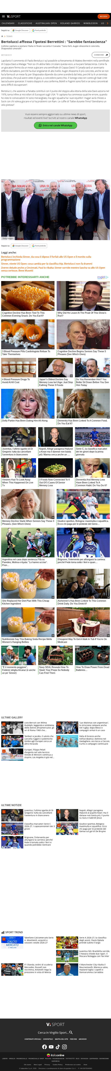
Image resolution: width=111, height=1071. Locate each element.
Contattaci (48, 1039)
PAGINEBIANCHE (58, 1058)
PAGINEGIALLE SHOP (36, 1058)
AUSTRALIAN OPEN (46, 23)
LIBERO (5, 1058)
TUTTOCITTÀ (70, 1058)
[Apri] (3, 16)
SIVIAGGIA (84, 1058)
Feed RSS (73, 1039)
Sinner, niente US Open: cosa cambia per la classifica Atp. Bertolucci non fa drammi (46, 263)
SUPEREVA (56, 1061)
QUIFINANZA (93, 1058)
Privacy (47, 1064)
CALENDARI (8, 23)
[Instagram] (64, 1048)
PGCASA (48, 1058)
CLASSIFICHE (25, 23)
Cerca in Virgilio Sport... (53, 1033)
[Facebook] (44, 1048)
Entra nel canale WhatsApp (57, 125)
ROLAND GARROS (70, 23)
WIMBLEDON (91, 23)
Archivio (83, 1039)
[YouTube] (51, 1048)
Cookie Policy (58, 1064)
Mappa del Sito (61, 1039)
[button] (107, 23)
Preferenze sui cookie (73, 1064)
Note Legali (38, 1064)
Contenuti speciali (33, 1039)
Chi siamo (27, 1064)
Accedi (103, 16)
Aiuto (85, 1064)
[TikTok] (58, 1048)
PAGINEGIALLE (21, 1058)
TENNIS (9, 36)
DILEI (77, 1058)
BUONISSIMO (104, 1058)
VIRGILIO (12, 1058)
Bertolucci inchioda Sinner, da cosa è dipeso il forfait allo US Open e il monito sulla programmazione (46, 258)
